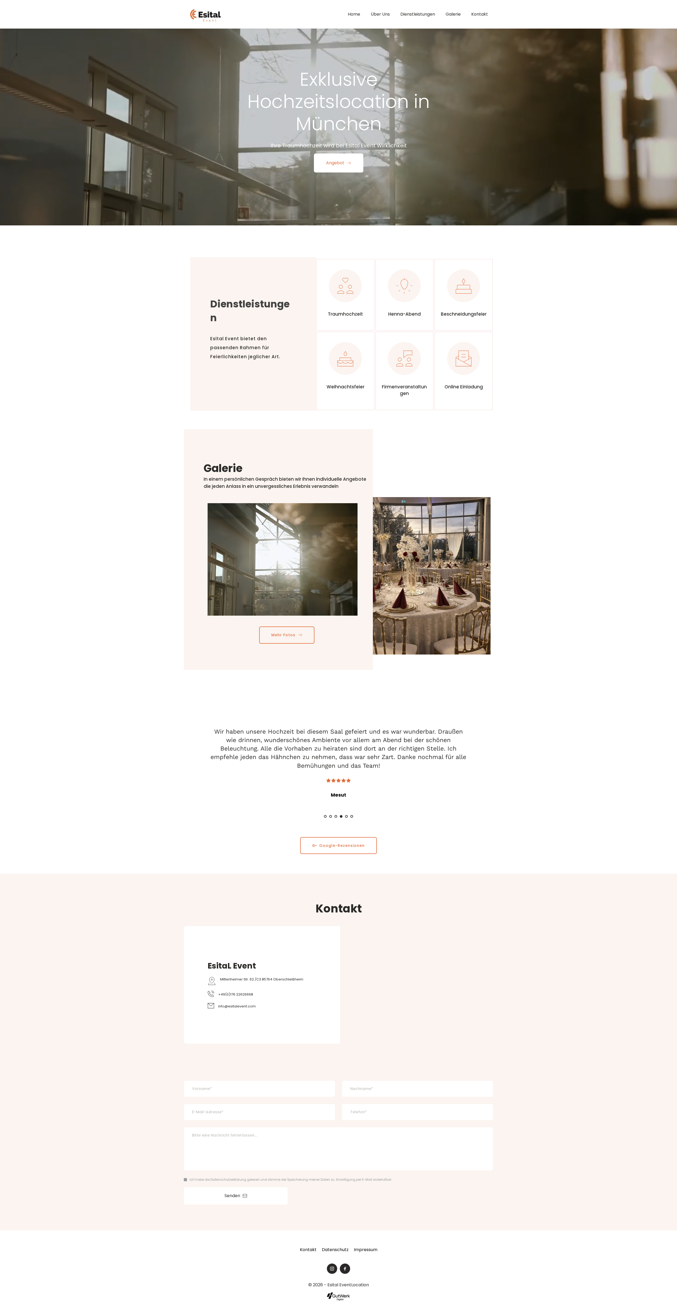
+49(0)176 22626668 (235, 994)
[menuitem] (354, 14)
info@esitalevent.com (237, 1006)
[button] (283, 559)
